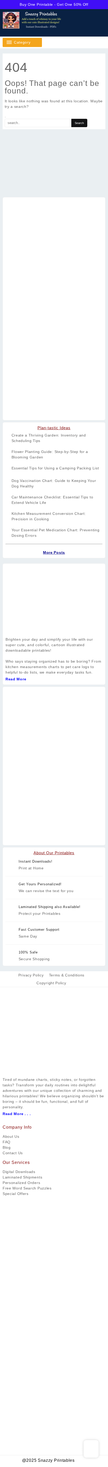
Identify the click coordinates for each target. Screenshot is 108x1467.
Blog (7, 1147)
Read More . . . (17, 1114)
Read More (16, 679)
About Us (11, 1136)
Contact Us (13, 1153)
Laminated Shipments (22, 1177)
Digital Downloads (19, 1172)
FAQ (6, 1142)
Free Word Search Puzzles (27, 1188)
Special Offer (14, 1194)
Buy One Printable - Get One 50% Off (54, 4)
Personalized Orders (21, 1183)
